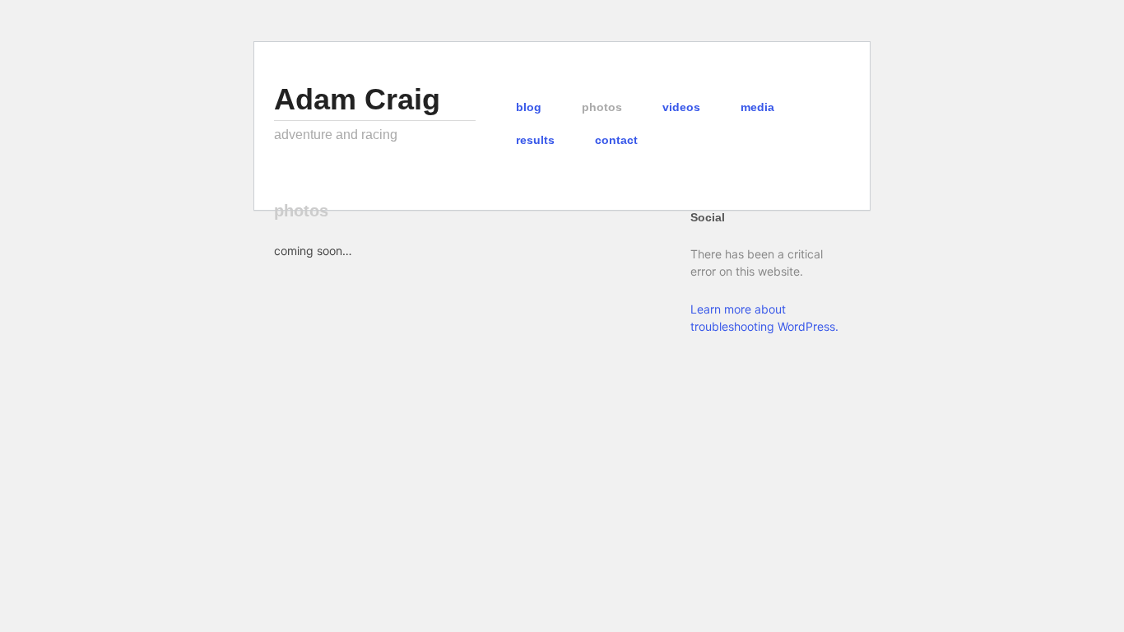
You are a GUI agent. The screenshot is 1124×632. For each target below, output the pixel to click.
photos (602, 107)
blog (528, 107)
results (535, 140)
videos (681, 107)
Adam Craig (357, 99)
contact (616, 140)
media (757, 107)
